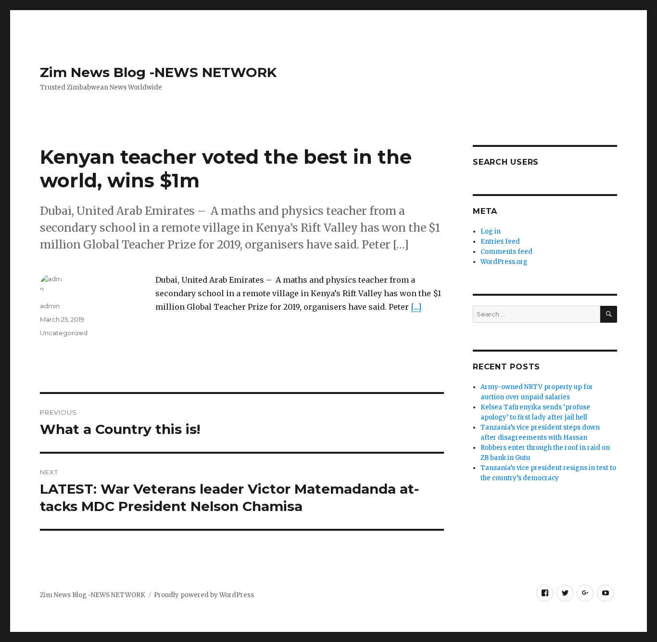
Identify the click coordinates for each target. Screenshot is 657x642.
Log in (490, 231)
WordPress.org (504, 262)
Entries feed (500, 241)
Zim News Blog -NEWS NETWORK (158, 72)
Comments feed (506, 252)
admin (50, 306)
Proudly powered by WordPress (204, 595)
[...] (416, 307)
